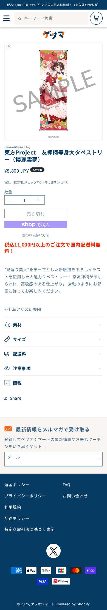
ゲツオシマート (43, 604)
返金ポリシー (17, 484)
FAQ (66, 484)
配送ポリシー (17, 518)
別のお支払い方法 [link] (35, 235)
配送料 (17, 182)
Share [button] (15, 398)
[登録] (99, 459)
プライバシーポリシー (25, 496)
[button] (53, 324)
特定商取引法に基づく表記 (29, 529)
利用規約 (12, 507)
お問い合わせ (75, 496)
